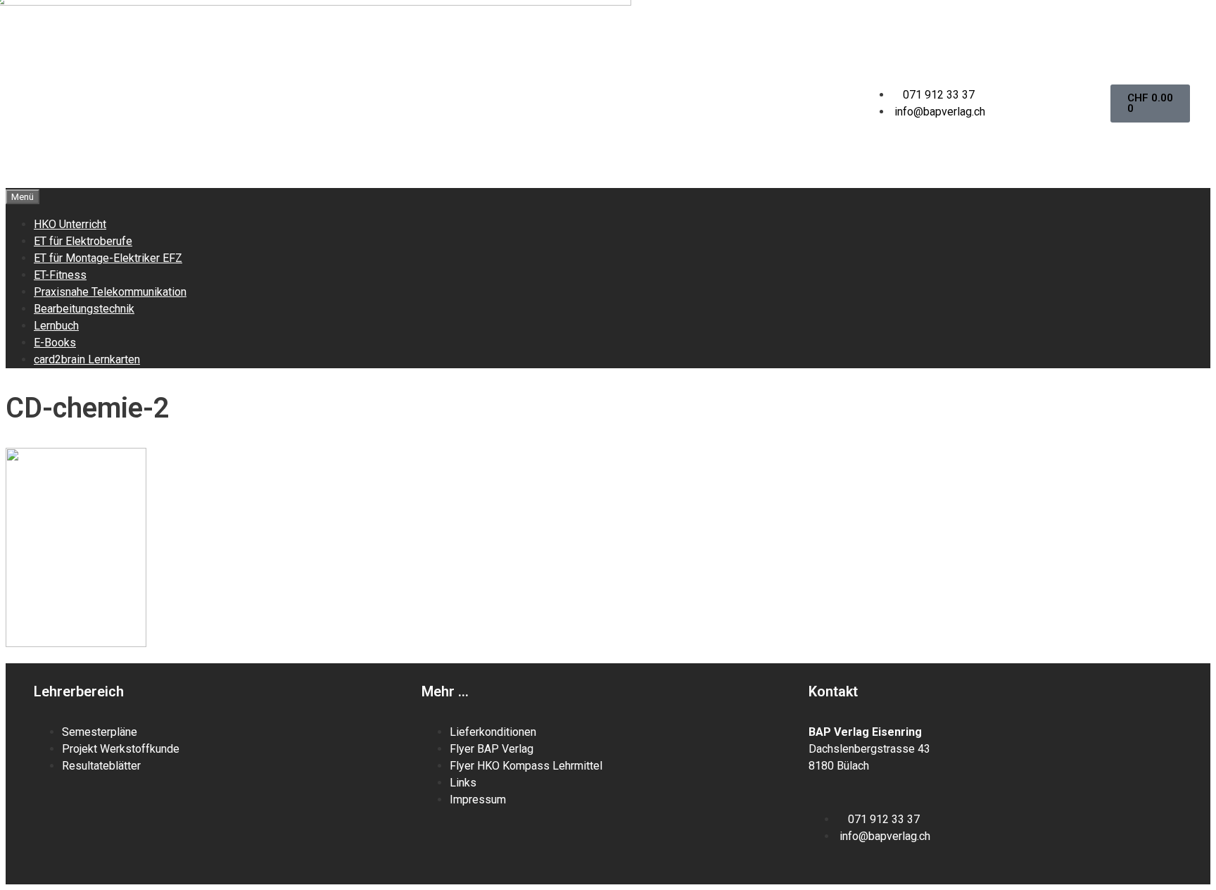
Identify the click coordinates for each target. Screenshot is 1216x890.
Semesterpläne (101, 732)
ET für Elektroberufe (83, 241)
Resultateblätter (101, 765)
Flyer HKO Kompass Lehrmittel (526, 765)
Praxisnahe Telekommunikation (110, 292)
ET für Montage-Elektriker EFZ (108, 258)
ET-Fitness (60, 275)
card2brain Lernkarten (87, 359)
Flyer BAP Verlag (491, 749)
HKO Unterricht (70, 224)
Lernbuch (56, 325)
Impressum (478, 799)
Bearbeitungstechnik (84, 308)
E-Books (55, 342)
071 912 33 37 (939, 94)
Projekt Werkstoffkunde (120, 749)
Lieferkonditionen (493, 732)
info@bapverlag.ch (939, 111)
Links (463, 782)
